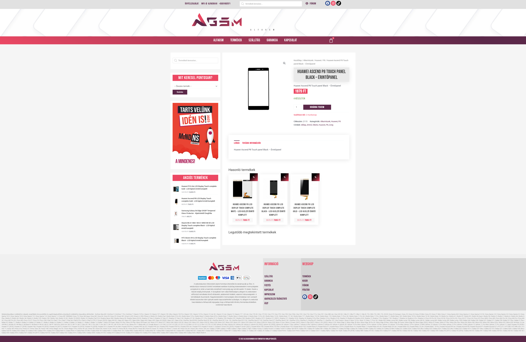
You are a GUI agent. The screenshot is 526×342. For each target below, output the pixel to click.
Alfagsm (218, 40)
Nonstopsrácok (282, 339)
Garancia (272, 40)
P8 (324, 60)
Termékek (236, 40)
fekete (315, 125)
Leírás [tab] (237, 143)
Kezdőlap (298, 60)
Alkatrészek (308, 60)
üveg (331, 125)
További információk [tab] (251, 143)
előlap (303, 125)
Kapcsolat (290, 40)
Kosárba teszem (317, 107)
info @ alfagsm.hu (209, 3)
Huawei (318, 60)
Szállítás (254, 40)
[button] (284, 63)
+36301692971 (224, 3)
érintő (309, 125)
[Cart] (331, 40)
